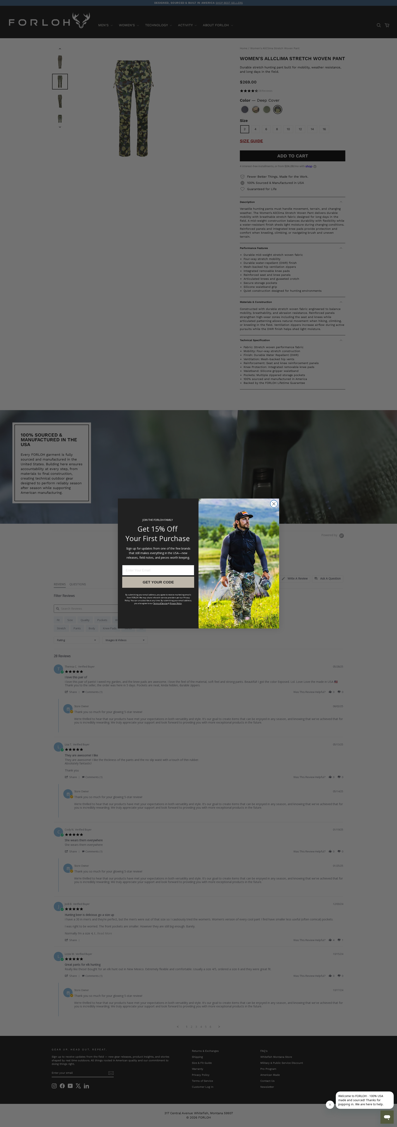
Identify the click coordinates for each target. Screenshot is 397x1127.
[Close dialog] (273, 503)
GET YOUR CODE (158, 582)
